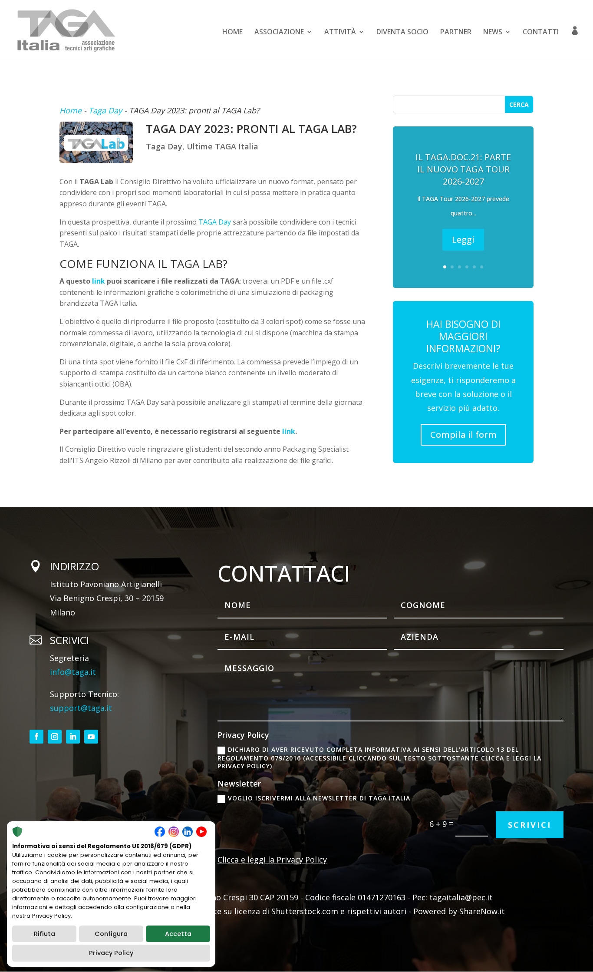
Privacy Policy (111, 953)
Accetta (178, 933)
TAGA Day (214, 222)
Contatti (541, 32)
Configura (111, 933)
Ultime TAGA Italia (222, 146)
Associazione (279, 32)
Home (232, 32)
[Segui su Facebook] (36, 737)
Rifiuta (44, 933)
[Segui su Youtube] (91, 737)
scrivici (529, 825)
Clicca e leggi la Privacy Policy (272, 859)
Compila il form (463, 434)
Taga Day (105, 110)
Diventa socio (402, 32)
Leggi (463, 239)
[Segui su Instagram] (55, 737)
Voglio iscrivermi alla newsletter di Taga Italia (319, 798)
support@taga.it (81, 708)
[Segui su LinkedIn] (73, 737)
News (492, 32)
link (98, 281)
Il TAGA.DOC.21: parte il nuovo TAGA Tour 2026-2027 (463, 169)
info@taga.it (73, 672)
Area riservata (574, 43)
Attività (340, 32)
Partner (455, 32)
